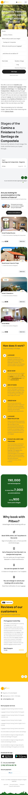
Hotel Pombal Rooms (8, 233)
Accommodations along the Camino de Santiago (13, 731)
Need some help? (14, 75)
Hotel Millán (5, 323)
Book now (22, 241)
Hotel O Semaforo (7, 293)
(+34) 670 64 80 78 (8, 765)
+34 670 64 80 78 (14, 379)
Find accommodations (14, 212)
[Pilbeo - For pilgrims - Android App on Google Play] (21, 758)
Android (11, 376)
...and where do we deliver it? (10, 53)
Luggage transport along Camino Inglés (11, 720)
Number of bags (19, 61)
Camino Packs (9, 111)
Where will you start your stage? (11, 38)
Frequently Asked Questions (14, 786)
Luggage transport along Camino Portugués (12, 712)
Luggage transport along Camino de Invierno (12, 728)
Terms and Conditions (14, 784)
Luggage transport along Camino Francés (12, 709)
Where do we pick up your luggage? (12, 46)
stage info (20, 166)
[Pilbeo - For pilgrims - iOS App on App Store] (7, 758)
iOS (22, 375)
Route (4, 31)
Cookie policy (22, 784)
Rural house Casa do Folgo (10, 263)
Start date (5, 61)
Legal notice (6, 784)
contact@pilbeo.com (16, 378)
